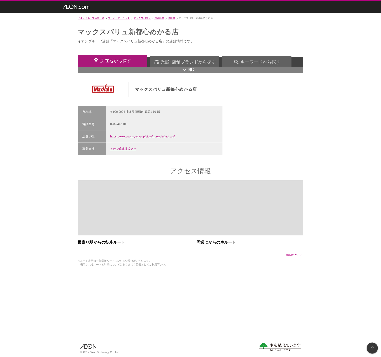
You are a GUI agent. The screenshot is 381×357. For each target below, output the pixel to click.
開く (192, 69)
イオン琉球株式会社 (123, 148)
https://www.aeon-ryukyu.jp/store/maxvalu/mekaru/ (142, 136)
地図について (294, 255)
